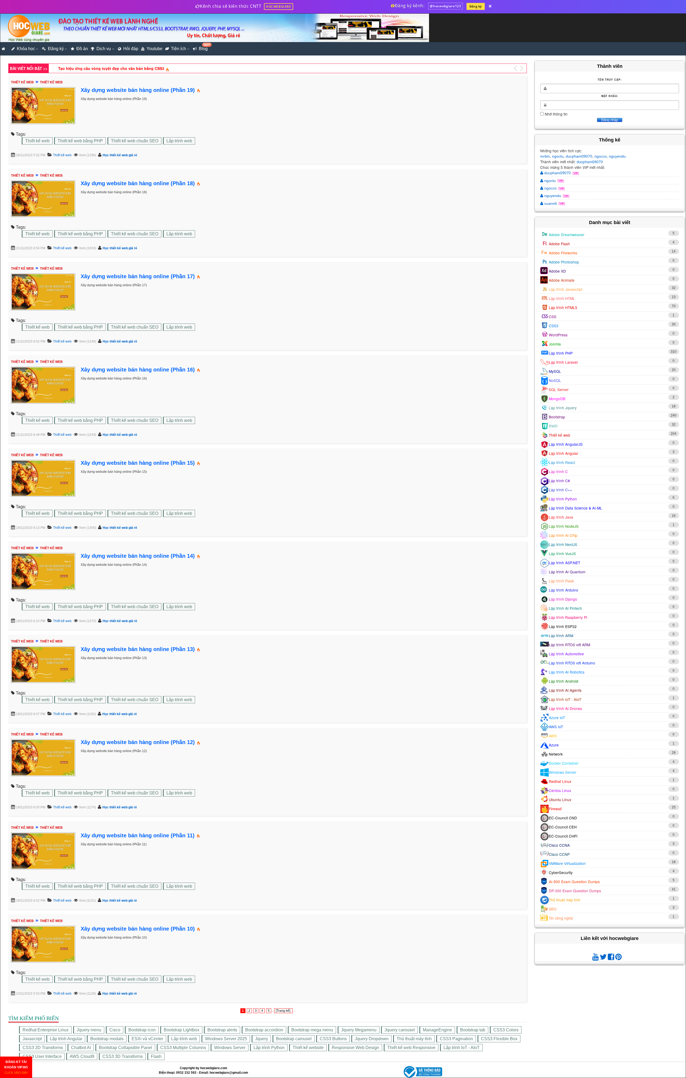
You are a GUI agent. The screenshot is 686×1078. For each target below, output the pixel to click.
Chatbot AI (81, 1047)
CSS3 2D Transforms (43, 1047)
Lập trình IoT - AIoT (461, 1047)
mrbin (545, 156)
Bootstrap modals (107, 1038)
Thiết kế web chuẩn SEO (134, 141)
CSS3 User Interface (42, 1056)
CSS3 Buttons (333, 1038)
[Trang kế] (283, 1011)
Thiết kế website (308, 1047)
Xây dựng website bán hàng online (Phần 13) (138, 649)
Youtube (154, 48)
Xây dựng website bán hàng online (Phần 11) (138, 835)
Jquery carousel (400, 1030)
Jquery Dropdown (372, 1038)
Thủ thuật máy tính (414, 1038)
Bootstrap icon (142, 1030)
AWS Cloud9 (82, 1056)
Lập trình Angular (66, 1038)
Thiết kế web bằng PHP (80, 141)
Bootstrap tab (472, 1030)
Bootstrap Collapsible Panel (125, 1047)
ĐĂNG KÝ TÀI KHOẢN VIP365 (16, 1067)
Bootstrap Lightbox (181, 1030)
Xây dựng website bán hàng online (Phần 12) (138, 742)
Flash (156, 1056)
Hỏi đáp (130, 48)
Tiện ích (178, 48)
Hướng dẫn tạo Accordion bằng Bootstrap (97, 68)
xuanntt (550, 203)
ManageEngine (437, 1030)
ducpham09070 (579, 156)
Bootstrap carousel (294, 1038)
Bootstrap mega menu (312, 1030)
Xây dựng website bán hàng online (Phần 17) (138, 276)
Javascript (32, 1038)
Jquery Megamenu (358, 1030)
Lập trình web (179, 141)
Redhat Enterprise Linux (46, 1030)
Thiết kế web (37, 141)
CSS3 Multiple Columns (183, 1047)
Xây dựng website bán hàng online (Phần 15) (138, 463)
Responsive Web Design (355, 1047)
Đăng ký (475, 6)
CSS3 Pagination (456, 1038)
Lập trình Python (269, 1047)
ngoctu (558, 156)
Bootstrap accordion (264, 1030)
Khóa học (26, 48)
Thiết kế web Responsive (411, 1047)
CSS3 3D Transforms (122, 1056)
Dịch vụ (103, 48)
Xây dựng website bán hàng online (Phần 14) (138, 556)
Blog (204, 47)
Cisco (114, 1030)
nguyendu (617, 156)
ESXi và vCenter (147, 1038)
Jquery (261, 1038)
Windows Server (229, 1047)
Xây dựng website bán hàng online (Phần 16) (138, 370)
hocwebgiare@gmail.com (229, 1073)
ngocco (600, 156)
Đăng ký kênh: (408, 6)
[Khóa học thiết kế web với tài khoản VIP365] (490, 6)
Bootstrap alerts (222, 1030)
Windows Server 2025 (226, 1038)
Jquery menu (89, 1030)
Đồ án (82, 48)
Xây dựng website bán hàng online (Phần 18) (138, 183)
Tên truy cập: (610, 79)
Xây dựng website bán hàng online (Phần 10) (138, 929)
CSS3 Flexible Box (499, 1038)
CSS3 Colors (506, 1030)
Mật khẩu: (609, 96)
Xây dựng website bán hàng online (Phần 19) (138, 90)
